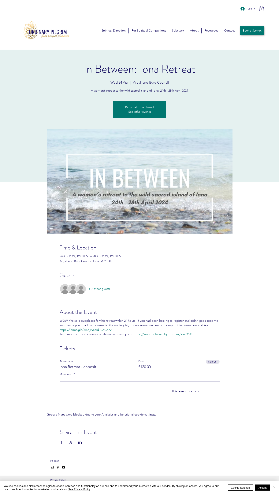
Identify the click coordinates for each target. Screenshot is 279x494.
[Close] (274, 487)
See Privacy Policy (79, 489)
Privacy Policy (58, 479)
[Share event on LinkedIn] (80, 442)
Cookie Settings (240, 487)
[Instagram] (52, 467)
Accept (263, 487)
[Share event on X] (71, 442)
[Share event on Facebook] (61, 442)
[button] (261, 8)
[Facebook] (58, 467)
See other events (139, 111)
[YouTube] (63, 467)
